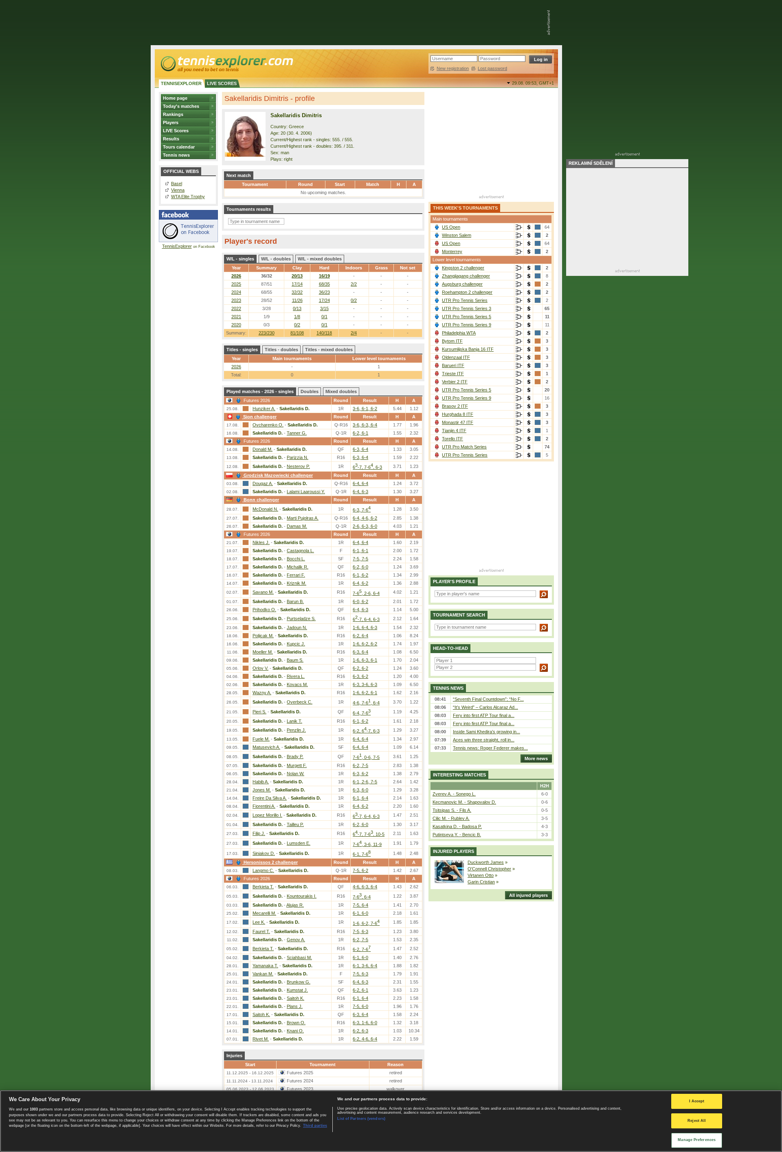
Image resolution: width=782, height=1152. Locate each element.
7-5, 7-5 (360, 558)
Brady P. (295, 756)
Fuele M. (261, 739)
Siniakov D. (264, 853)
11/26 (297, 300)
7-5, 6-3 (360, 931)
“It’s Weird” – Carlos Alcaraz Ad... (485, 707)
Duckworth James (486, 862)
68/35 (324, 284)
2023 (236, 300)
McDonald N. (265, 509)
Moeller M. (263, 651)
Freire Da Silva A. (270, 798)
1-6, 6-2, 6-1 (365, 692)
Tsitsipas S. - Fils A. (452, 810)
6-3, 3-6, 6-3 (365, 684)
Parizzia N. (297, 457)
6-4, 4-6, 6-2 (365, 518)
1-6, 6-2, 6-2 (365, 643)
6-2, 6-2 (360, 668)
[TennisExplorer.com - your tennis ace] (226, 63)
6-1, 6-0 (360, 913)
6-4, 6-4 (360, 483)
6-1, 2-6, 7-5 (365, 781)
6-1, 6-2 (360, 575)
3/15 (324, 308)
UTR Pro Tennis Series (465, 300)
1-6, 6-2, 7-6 (366, 923)
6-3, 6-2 (360, 676)
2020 (236, 324)
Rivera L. (296, 676)
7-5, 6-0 (360, 1006)
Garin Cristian (481, 881)
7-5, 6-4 (360, 905)
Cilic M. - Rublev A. (451, 818)
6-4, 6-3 (360, 491)
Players (170, 122)
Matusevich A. (266, 747)
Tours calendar (179, 146)
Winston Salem (456, 235)
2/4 (354, 332)
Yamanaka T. (265, 965)
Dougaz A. (263, 483)
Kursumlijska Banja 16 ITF (468, 349)
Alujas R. (295, 905)
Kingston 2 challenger (463, 267)
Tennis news (176, 155)
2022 (236, 308)
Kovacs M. (297, 684)
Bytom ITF (452, 341)
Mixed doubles (341, 391)
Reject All (697, 1121)
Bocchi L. (296, 558)
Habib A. (261, 781)
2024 (236, 292)
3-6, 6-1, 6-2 (365, 408)
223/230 (267, 332)
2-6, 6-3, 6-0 (365, 526)
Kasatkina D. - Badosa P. (457, 826)
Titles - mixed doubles (329, 349)
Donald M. (262, 449)
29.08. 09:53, (533, 83)
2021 (236, 316)
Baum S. (295, 660)
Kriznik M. (296, 583)
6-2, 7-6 (362, 949)
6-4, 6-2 (360, 583)
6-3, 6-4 (360, 449)
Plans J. (295, 1006)
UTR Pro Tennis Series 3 (466, 308)
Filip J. (259, 833)
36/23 (324, 292)
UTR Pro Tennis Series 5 (466, 316)
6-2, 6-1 (360, 433)
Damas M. (297, 526)
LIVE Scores (176, 130)
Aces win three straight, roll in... (483, 739)
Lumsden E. (298, 843)
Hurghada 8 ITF (457, 414)
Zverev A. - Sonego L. (454, 793)
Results (171, 138)
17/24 (324, 300)
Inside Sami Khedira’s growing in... (486, 731)
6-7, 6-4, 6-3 (366, 619)
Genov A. (296, 939)
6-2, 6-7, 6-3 (366, 730)
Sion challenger (260, 416)
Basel (176, 183)
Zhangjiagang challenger (466, 275)
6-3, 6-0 (360, 789)
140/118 (324, 332)
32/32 (297, 292)
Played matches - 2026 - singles (260, 391)
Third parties (315, 1126)
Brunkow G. (298, 981)
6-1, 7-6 (362, 854)
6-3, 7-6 (362, 509)
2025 (236, 284)
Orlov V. (260, 668)
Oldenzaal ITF (456, 357)
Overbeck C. (299, 702)
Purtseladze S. (301, 618)
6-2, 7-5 (360, 765)
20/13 (297, 275)
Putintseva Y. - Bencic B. (457, 834)
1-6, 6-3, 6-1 (365, 660)
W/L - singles (240, 258)
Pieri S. (259, 711)
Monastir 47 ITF (457, 422)
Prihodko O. (264, 609)
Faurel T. (261, 931)
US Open (451, 227)
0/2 (354, 300)
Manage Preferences (697, 1140)
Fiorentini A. (264, 806)
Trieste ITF (453, 373)
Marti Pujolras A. (303, 518)
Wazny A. (262, 692)
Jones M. (262, 789)
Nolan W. (295, 773)
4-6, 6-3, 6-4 (365, 886)
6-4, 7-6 (362, 712)
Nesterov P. (298, 466)
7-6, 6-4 (362, 896)
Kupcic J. (296, 643)
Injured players (453, 851)
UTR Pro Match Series (464, 446)
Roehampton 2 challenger (467, 292)
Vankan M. (263, 973)
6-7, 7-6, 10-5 (368, 834)
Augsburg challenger (462, 284)
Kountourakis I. (301, 896)
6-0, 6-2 (360, 601)
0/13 (297, 308)
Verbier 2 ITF (455, 381)
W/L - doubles (276, 258)
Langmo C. (263, 870)
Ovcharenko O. (268, 424)
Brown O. (296, 1022)
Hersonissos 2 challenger (271, 862)
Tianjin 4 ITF (454, 430)
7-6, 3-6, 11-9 (367, 844)
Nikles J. (261, 542)
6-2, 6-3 (360, 1030)
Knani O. (295, 1030)
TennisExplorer (177, 246)
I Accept (697, 1101)
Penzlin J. (296, 730)
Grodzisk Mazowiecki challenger (278, 475)
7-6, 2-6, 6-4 (366, 593)
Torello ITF (452, 438)
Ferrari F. (296, 575)
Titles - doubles (281, 349)
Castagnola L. (300, 550)
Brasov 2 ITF (455, 406)
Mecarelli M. (264, 913)
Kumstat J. (297, 990)
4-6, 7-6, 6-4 (366, 702)
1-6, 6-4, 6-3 (365, 627)
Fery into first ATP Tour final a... (483, 715)
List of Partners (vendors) (361, 1119)
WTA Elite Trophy (188, 196)
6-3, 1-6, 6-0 (365, 1022)
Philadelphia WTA (459, 332)
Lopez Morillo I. (267, 815)
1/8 (297, 316)
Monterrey (452, 251)
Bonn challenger (261, 499)
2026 (236, 275)
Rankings (173, 114)
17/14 (297, 284)
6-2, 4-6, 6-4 (365, 1038)
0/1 (324, 316)
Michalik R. (297, 566)
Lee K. (259, 922)
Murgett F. (297, 765)
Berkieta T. (263, 886)
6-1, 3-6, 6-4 (365, 965)
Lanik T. (294, 721)
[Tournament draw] (519, 227)
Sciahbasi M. (299, 957)
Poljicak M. (263, 635)
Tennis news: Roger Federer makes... (490, 747)
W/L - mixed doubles (320, 258)
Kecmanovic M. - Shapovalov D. (464, 802)
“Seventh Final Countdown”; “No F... (488, 699)
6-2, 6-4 (360, 635)
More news (536, 758)
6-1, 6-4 (360, 798)
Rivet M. (261, 1038)
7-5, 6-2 (360, 870)
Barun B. (295, 601)
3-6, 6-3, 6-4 (365, 424)
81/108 (297, 332)
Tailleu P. (295, 824)
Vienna (178, 190)
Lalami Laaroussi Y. (306, 491)
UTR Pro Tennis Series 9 (466, 324)
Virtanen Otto (481, 875)
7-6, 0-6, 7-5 (366, 757)
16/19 (324, 275)
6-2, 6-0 (360, 566)
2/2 (354, 284)
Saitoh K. (295, 998)
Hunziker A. (264, 408)
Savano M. (263, 592)
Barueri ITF (453, 365)
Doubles (310, 391)
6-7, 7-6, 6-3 (367, 467)
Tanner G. (297, 433)
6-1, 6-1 (360, 550)
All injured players (528, 895)
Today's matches (181, 106)
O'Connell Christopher (489, 868)
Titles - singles (242, 349)
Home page (175, 98)
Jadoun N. (297, 627)
